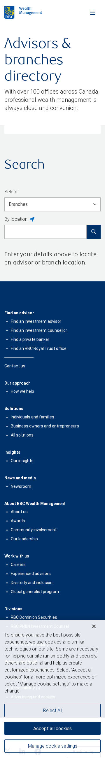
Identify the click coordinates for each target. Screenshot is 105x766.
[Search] (94, 232)
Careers (18, 564)
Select (11, 191)
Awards (18, 520)
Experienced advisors (31, 573)
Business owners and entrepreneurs (45, 426)
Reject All (52, 710)
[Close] (94, 626)
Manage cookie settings (52, 746)
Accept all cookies (52, 728)
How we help (22, 391)
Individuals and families (32, 417)
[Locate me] (32, 219)
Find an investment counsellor (39, 330)
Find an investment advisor (36, 321)
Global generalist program (35, 591)
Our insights (22, 460)
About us (19, 511)
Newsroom (21, 486)
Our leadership (24, 539)
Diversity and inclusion (31, 582)
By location (15, 219)
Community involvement (34, 529)
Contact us (14, 366)
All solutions (22, 435)
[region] (52, 693)
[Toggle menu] (92, 12)
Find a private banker (30, 339)
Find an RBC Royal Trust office (38, 348)
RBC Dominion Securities (34, 617)
